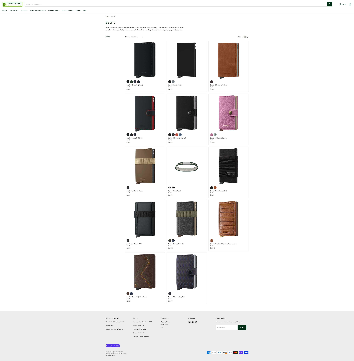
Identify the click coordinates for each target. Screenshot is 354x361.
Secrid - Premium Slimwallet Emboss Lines (223, 244)
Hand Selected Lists (37, 10)
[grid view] (244, 37)
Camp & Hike (53, 10)
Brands (24, 10)
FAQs (162, 327)
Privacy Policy (109, 352)
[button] (343, 4)
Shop (4, 10)
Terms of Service (118, 352)
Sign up (242, 327)
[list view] (247, 37)
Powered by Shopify (110, 355)
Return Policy (164, 325)
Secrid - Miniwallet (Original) (177, 138)
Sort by (127, 37)
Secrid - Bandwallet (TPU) (134, 244)
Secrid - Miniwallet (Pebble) (218, 138)
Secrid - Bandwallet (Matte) (134, 191)
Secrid (128, 87)
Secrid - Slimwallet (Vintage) (218, 85)
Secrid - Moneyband (174, 191)
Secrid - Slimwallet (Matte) (134, 85)
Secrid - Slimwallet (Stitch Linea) (136, 297)
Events (78, 10)
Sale (84, 10)
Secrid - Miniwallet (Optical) (176, 297)
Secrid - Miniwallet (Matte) (134, 138)
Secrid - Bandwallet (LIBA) (176, 244)
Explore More (67, 10)
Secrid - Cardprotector (175, 85)
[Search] (329, 4)
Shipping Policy (165, 322)
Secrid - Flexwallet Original (218, 191)
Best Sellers (14, 10)
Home (107, 16)
